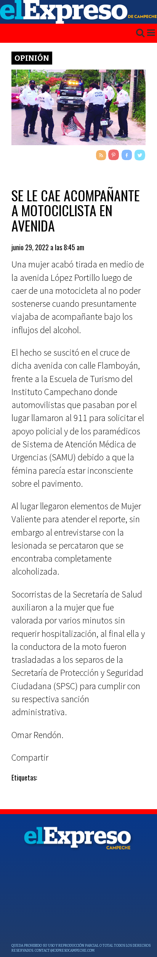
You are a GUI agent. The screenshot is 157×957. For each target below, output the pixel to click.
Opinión (31, 58)
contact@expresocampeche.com (65, 950)
